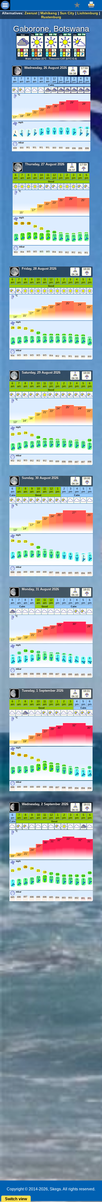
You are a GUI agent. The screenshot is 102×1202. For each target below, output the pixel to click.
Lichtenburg (87, 13)
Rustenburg (51, 17)
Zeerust (31, 13)
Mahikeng (48, 13)
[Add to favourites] (77, 4)
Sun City (67, 13)
